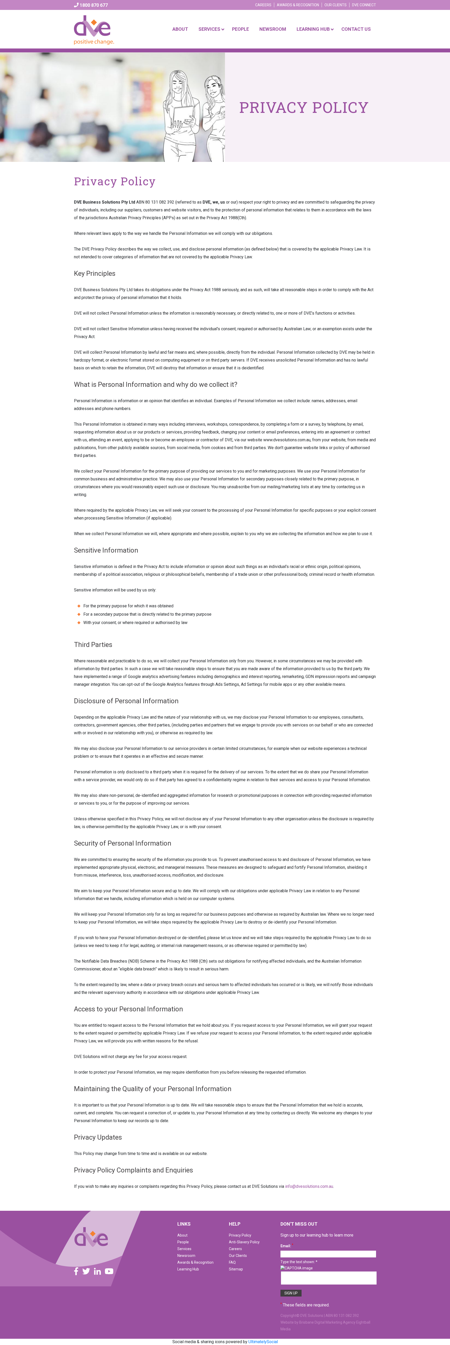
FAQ (232, 1262)
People (183, 1242)
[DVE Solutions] (91, 1236)
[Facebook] (76, 1271)
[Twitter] (86, 1271)
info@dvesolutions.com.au (309, 1186)
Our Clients (335, 5)
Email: (286, 1245)
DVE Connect (364, 5)
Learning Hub (188, 1269)
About (182, 1235)
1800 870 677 (93, 5)
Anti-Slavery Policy (244, 1242)
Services (184, 1249)
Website (287, 1322)
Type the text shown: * (298, 1262)
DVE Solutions (311, 1315)
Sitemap (236, 1269)
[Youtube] (109, 1271)
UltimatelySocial (263, 1341)
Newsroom (186, 1256)
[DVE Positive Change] (94, 28)
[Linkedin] (97, 1271)
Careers (263, 5)
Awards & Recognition (298, 5)
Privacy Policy (240, 1235)
